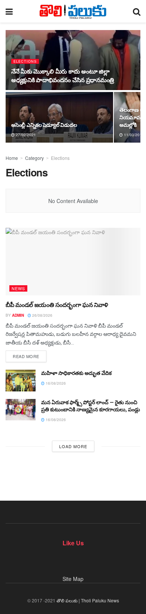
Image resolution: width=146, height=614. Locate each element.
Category (34, 158)
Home (12, 158)
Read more (26, 356)
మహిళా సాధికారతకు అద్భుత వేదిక (76, 373)
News (18, 288)
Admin (18, 315)
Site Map (73, 578)
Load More (73, 446)
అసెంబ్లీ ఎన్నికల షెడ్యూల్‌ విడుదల (44, 125)
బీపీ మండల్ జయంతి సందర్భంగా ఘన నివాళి (57, 305)
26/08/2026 (41, 315)
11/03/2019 (133, 134)
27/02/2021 (25, 134)
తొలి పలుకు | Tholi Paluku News (88, 600)
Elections (25, 61)
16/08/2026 (55, 383)
